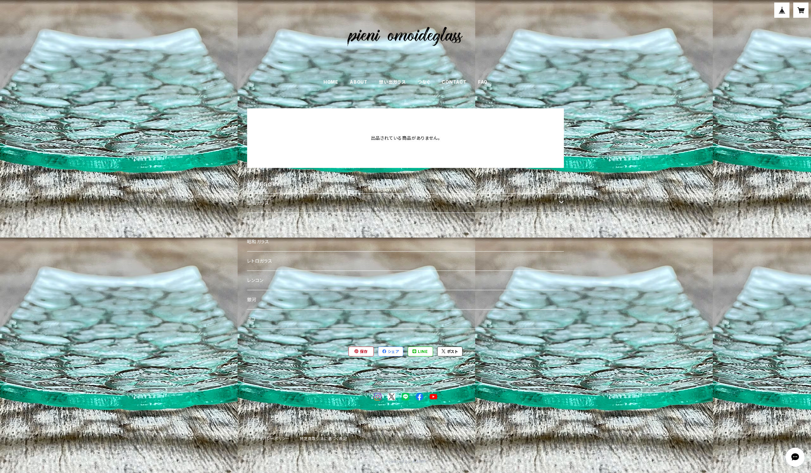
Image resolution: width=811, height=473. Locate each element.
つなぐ (424, 82)
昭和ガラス (258, 241)
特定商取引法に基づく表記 (323, 438)
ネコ (251, 319)
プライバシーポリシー (271, 438)
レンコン (255, 280)
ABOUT (358, 82)
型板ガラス (258, 203)
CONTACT (454, 82)
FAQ (483, 82)
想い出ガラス (392, 82)
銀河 (252, 299)
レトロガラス (259, 261)
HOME (330, 82)
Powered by (398, 461)
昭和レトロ (258, 222)
